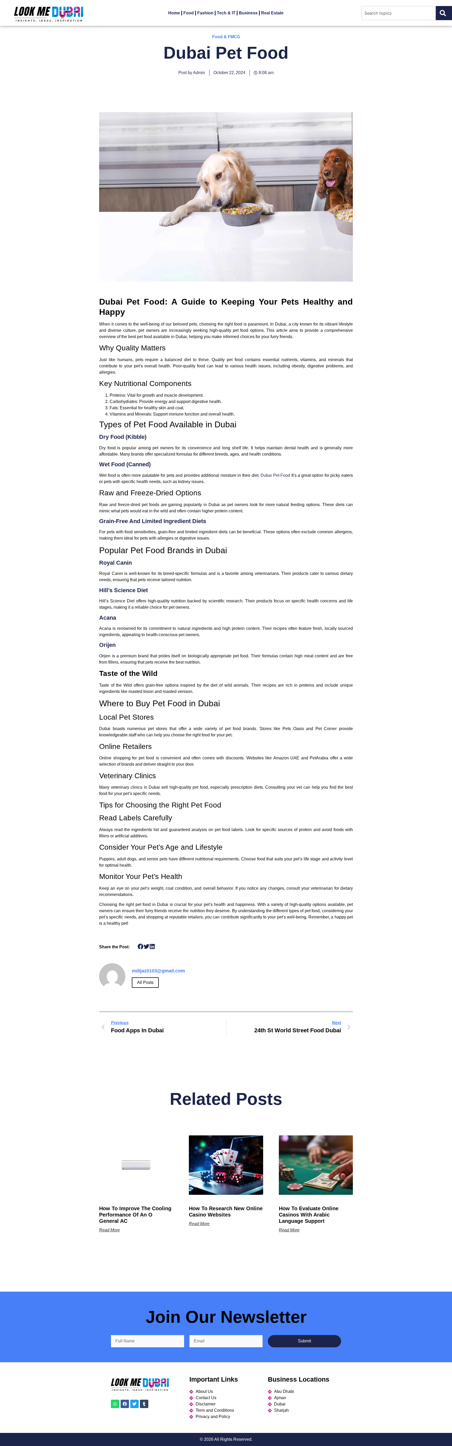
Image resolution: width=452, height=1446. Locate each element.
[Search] (444, 13)
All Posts (145, 982)
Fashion (205, 13)
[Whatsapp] (115, 1404)
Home (174, 13)
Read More (109, 1230)
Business (248, 13)
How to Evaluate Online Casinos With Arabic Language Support (308, 1215)
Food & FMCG (226, 37)
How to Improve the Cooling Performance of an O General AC (135, 1215)
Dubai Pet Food (275, 475)
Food (188, 13)
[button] (141, 947)
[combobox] (398, 13)
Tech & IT (226, 13)
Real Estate (272, 13)
